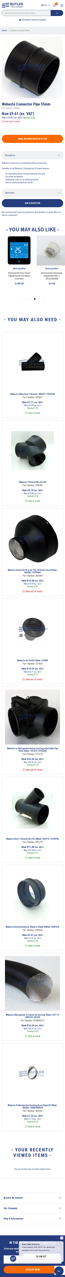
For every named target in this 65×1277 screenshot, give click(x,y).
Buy (44, 386)
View (26, 386)
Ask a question (32, 203)
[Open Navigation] (61, 5)
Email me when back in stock (32, 139)
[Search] (57, 13)
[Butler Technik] (13, 5)
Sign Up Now (32, 1269)
